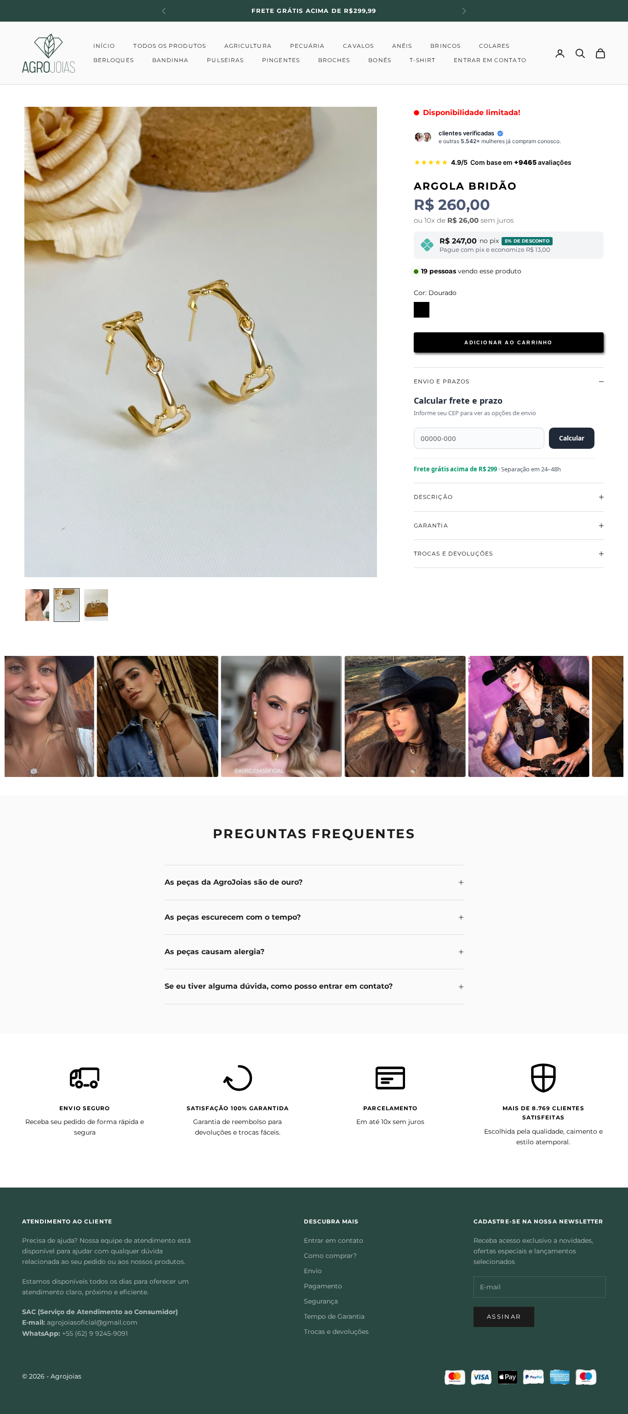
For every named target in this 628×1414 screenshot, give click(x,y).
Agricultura (248, 45)
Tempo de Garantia (334, 1316)
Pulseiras (225, 60)
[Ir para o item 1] (37, 605)
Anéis (402, 45)
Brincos (445, 45)
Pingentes (281, 60)
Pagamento (323, 1286)
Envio (313, 1271)
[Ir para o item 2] (67, 605)
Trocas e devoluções (336, 1331)
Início (104, 45)
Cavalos (358, 45)
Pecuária (307, 45)
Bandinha (170, 60)
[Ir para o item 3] (96, 605)
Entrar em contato (490, 60)
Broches (334, 60)
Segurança (321, 1301)
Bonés (379, 60)
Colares (494, 45)
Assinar (504, 1316)
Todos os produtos (169, 45)
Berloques (113, 60)
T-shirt (423, 60)
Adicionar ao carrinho (508, 342)
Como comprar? (330, 1256)
